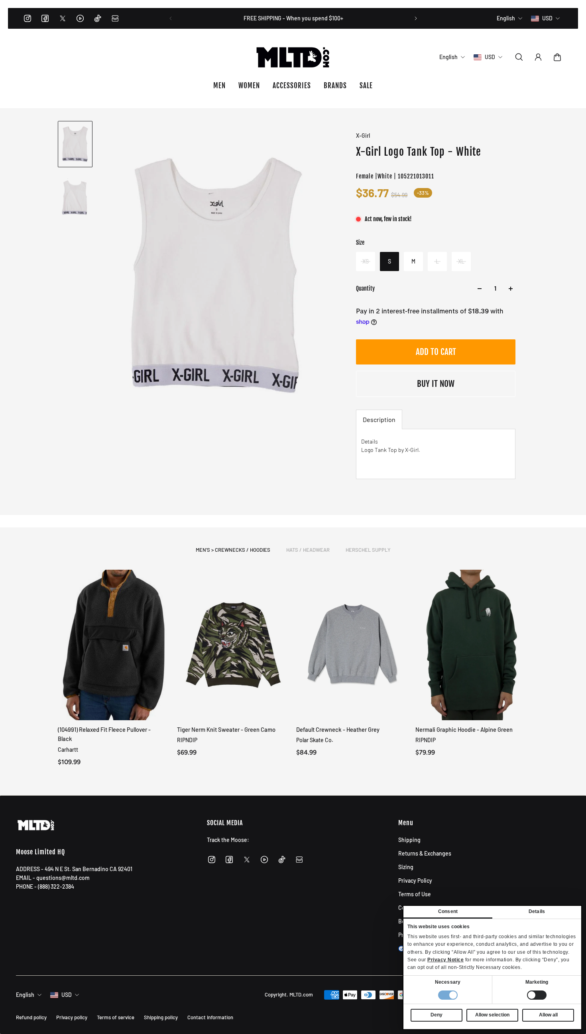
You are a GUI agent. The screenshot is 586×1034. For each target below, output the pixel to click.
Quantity (365, 288)
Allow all (548, 1015)
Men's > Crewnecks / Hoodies (233, 550)
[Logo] (293, 57)
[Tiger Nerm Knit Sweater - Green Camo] (233, 645)
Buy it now (435, 383)
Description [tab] (379, 419)
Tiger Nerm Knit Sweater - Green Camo (226, 729)
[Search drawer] (519, 57)
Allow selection (492, 1015)
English (25, 994)
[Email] (115, 18)
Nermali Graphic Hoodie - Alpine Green (464, 729)
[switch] (537, 995)
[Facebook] (45, 18)
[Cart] (557, 57)
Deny (436, 1015)
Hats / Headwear (308, 550)
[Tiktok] (97, 18)
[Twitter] (62, 18)
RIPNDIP (187, 740)
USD (66, 994)
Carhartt (68, 749)
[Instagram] (27, 18)
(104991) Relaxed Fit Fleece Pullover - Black (104, 734)
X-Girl (363, 135)
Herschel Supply (368, 550)
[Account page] (538, 57)
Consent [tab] (448, 911)
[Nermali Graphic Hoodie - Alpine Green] (471, 645)
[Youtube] (80, 18)
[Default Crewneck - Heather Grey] (352, 645)
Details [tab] (537, 911)
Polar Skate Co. (314, 740)
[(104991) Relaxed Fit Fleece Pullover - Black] (114, 645)
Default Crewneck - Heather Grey (338, 729)
